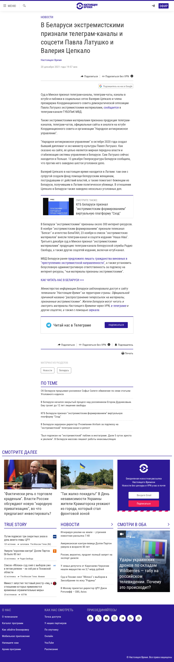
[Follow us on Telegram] (122, 618)
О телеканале (10, 616)
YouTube (49, 642)
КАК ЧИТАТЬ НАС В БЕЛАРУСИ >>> (62, 280)
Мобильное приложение (16, 636)
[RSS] (130, 618)
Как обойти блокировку (15, 629)
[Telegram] (153, 6)
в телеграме (118, 305)
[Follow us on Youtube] (106, 618)
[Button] (89, 76)
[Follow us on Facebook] (90, 618)
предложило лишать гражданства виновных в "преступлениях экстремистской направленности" (84, 261)
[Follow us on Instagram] (114, 618)
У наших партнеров (55, 623)
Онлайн (49, 636)
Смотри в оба (131, 524)
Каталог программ (12, 623)
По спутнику (51, 629)
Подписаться (116, 325)
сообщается (111, 107)
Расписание (51, 649)
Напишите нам (10, 642)
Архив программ (11, 649)
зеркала (94, 310)
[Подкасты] (138, 618)
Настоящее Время (51, 60)
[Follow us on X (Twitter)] (98, 618)
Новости (47, 17)
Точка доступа (53, 616)
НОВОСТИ (70, 524)
